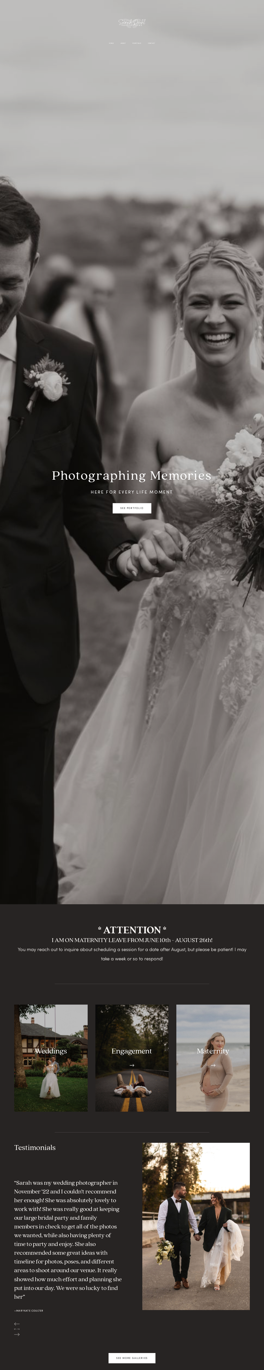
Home (111, 43)
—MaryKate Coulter (28, 1310)
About (123, 43)
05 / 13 (17, 1338)
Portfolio (137, 43)
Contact (151, 43)
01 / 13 (17, 1329)
